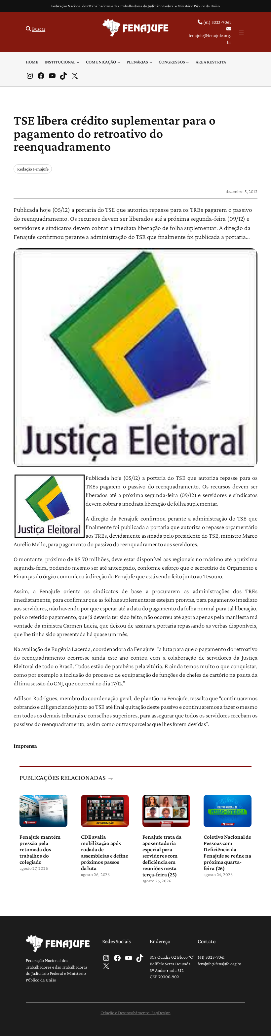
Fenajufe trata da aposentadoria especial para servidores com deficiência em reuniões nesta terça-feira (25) (161, 856)
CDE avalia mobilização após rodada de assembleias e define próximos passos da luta (104, 852)
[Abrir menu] (241, 32)
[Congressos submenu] (187, 61)
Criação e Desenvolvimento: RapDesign (135, 1012)
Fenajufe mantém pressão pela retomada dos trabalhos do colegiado (39, 849)
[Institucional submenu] (78, 61)
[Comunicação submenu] (118, 61)
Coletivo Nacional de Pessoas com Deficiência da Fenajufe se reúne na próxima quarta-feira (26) (227, 852)
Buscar (38, 29)
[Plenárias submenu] (150, 61)
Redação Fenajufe (32, 169)
